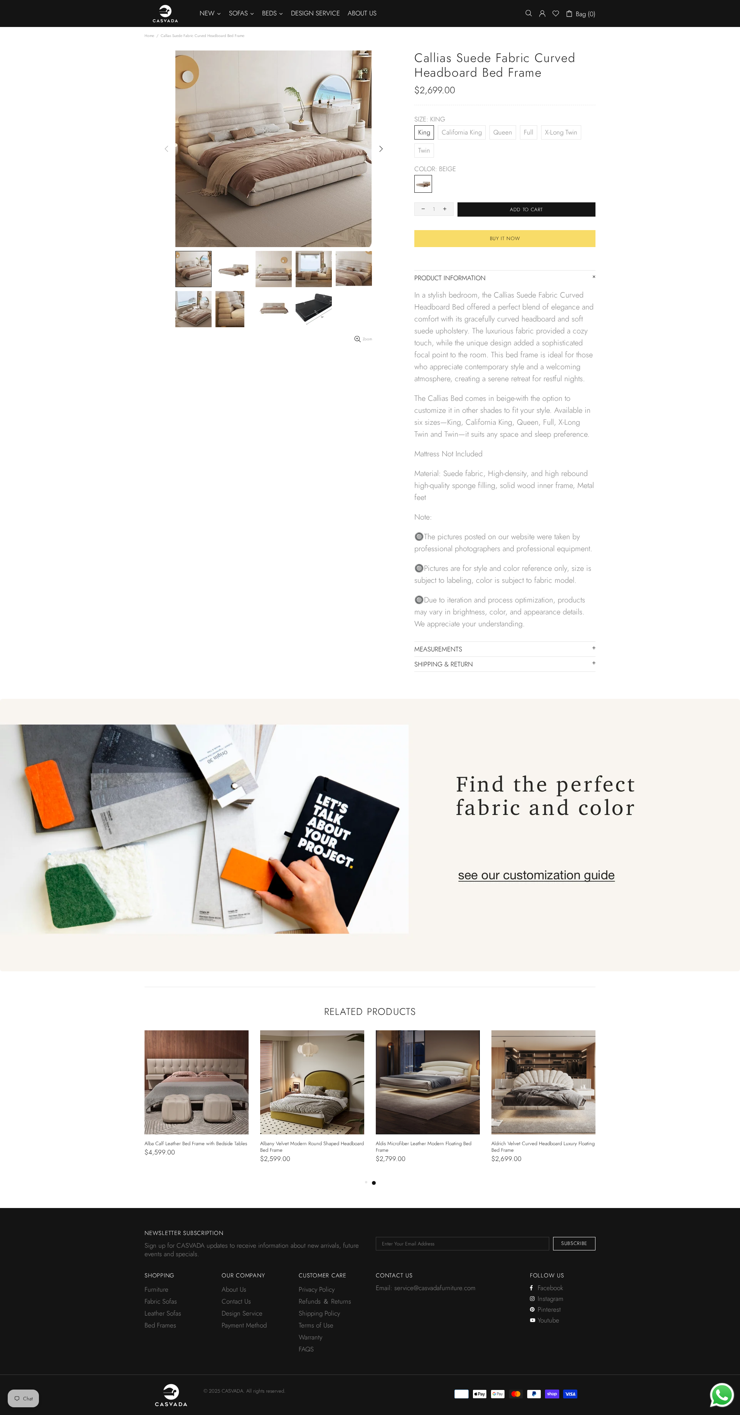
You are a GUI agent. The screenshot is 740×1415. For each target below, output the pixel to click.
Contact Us (236, 1301)
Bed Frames (160, 1325)
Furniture (156, 1289)
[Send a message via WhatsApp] (722, 1395)
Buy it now (505, 238)
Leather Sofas (163, 1313)
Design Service (242, 1313)
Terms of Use (316, 1325)
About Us (234, 1289)
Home (149, 36)
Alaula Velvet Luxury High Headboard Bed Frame (196, 1143)
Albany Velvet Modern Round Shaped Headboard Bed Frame (543, 1146)
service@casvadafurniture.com (435, 1288)
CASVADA (165, 13)
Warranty (310, 1337)
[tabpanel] (196, 1101)
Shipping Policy (319, 1313)
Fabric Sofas (161, 1301)
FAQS (306, 1349)
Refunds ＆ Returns (325, 1301)
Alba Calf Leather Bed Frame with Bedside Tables (427, 1143)
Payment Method (244, 1325)
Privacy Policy (317, 1289)
